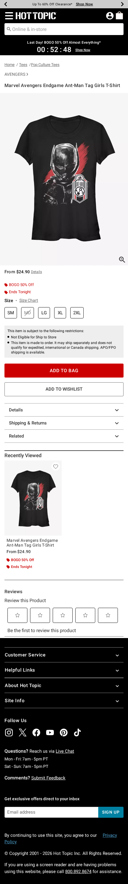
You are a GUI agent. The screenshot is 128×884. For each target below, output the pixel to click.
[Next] (122, 4)
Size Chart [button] (28, 300)
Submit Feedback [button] (48, 778)
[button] (7, 15)
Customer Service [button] (25, 655)
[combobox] (64, 29)
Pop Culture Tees (45, 64)
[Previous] (5, 4)
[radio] (10, 313)
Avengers (14, 74)
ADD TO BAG (64, 370)
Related (16, 436)
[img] (8, 732)
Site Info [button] (14, 700)
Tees (23, 64)
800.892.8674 (78, 871)
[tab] (64, 179)
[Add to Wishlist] (55, 466)
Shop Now (84, 4)
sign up (111, 812)
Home (9, 64)
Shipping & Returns (28, 423)
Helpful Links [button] (20, 670)
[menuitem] (119, 15)
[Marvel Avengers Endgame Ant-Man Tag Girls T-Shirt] (33, 498)
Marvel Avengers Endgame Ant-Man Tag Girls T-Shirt (32, 542)
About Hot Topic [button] (23, 685)
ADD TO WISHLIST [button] (64, 389)
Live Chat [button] (65, 751)
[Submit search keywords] (8, 29)
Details (16, 410)
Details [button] (36, 272)
